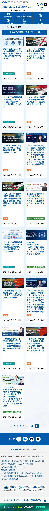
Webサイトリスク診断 (25, 464)
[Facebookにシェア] (25, 439)
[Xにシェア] (18, 439)
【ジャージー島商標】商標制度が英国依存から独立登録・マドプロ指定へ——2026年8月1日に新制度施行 (36, 55)
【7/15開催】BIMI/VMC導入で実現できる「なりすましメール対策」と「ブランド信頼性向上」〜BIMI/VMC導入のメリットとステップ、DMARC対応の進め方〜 (12, 396)
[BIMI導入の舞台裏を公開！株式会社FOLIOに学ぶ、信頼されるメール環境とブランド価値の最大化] (36, 186)
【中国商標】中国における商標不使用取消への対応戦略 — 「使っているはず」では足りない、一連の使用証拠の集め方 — (35, 346)
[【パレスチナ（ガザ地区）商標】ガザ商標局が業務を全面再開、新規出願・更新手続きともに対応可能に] (13, 186)
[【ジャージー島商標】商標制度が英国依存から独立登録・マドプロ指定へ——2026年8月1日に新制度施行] (36, 41)
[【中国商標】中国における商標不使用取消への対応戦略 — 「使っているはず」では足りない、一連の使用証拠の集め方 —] (36, 331)
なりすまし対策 (37, 476)
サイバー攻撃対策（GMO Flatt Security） (15, 476)
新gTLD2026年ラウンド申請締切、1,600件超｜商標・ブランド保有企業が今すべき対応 (12, 53)
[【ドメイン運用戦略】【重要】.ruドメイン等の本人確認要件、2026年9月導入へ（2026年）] (13, 235)
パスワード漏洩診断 (8, 464)
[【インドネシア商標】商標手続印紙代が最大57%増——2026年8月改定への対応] (36, 90)
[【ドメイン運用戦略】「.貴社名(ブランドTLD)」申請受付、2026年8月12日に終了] (13, 90)
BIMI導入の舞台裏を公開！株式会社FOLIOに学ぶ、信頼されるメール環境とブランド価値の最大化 (36, 200)
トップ (5, 27)
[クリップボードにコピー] (38, 439)
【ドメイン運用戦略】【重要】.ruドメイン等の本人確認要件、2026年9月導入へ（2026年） (12, 247)
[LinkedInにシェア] (31, 439)
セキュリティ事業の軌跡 (9, 479)
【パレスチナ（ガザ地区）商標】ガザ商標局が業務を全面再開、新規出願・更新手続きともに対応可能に (12, 200)
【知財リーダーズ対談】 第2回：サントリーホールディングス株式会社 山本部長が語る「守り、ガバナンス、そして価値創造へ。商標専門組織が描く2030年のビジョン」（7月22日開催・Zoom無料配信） (36, 301)
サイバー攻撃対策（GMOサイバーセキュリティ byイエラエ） (21, 473)
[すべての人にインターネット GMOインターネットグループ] (21, 500)
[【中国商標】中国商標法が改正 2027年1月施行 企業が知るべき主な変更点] (13, 283)
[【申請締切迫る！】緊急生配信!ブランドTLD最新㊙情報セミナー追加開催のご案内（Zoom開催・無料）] (13, 331)
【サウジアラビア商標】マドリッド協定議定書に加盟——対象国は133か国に (12, 149)
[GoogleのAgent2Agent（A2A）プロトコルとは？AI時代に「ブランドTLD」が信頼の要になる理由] (36, 235)
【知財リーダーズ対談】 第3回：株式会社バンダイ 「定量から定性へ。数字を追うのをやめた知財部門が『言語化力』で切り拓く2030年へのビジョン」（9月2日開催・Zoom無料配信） (36, 155)
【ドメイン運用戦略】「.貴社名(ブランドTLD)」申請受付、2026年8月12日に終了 (12, 102)
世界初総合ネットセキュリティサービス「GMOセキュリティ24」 (23, 461)
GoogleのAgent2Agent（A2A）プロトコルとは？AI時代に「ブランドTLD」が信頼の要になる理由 (35, 248)
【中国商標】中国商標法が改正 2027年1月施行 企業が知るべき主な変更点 (12, 294)
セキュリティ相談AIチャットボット (13, 467)
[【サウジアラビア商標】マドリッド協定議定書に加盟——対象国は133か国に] (13, 138)
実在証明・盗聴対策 (8, 470)
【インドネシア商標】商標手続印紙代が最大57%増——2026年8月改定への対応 (36, 100)
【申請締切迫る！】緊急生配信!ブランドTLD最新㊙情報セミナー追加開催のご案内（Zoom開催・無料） (12, 345)
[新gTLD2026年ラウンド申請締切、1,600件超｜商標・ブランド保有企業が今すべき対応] (13, 41)
